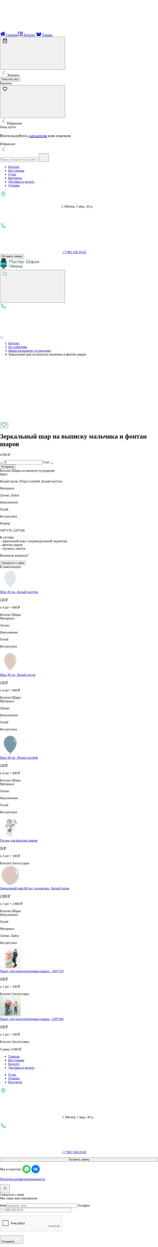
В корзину (8, 466)
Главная (13, 1056)
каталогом (38, 135)
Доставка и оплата (21, 181)
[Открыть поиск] (32, 286)
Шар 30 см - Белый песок (17, 675)
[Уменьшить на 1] (1, 463)
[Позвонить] (31, 332)
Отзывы (14, 185)
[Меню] (1, 337)
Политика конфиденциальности (22, 1179)
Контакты (15, 178)
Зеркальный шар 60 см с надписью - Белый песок (34, 888)
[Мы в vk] (35, 1172)
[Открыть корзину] (32, 53)
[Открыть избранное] (32, 101)
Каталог (14, 167)
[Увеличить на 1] (51, 463)
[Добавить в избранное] (4, 425)
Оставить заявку (12, 256)
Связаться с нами (13, 562)
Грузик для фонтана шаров (18, 840)
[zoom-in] (27, 420)
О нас (12, 174)
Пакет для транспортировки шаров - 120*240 (31, 1019)
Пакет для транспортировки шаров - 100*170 (31, 971)
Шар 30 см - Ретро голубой (19, 757)
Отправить (8, 1241)
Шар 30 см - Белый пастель (19, 592)
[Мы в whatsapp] (26, 1172)
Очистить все (10, 79)
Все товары (16, 170)
